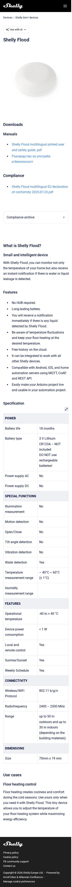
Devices (7, 17)
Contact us (9, 879)
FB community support (16, 874)
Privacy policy (11, 865)
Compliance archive (20, 220)
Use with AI (16, 29)
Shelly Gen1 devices (26, 17)
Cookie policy (10, 870)
